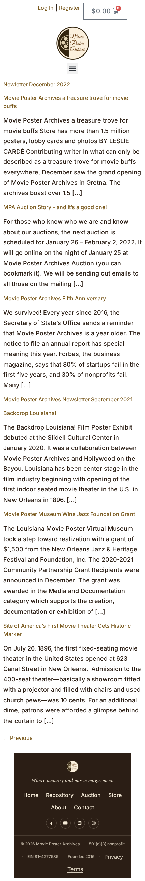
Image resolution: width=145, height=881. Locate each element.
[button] (72, 68)
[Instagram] (93, 823)
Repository (60, 795)
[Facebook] (51, 823)
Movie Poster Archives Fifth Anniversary (54, 298)
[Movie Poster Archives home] (72, 766)
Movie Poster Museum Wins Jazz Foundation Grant (69, 514)
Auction (91, 795)
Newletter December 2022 (36, 84)
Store (115, 795)
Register (69, 7)
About (58, 807)
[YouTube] (65, 823)
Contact (84, 807)
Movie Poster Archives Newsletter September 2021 (68, 399)
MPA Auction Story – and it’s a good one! (55, 207)
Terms (75, 869)
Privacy (113, 856)
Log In (46, 7)
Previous (18, 737)
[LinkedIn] (79, 823)
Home (30, 795)
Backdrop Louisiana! (29, 413)
